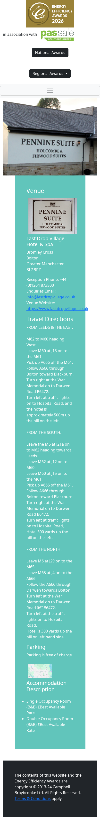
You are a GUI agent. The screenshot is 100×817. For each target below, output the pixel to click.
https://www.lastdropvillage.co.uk (57, 308)
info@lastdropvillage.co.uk (50, 297)
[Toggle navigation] (50, 91)
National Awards (50, 52)
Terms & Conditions (33, 798)
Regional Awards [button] (48, 73)
